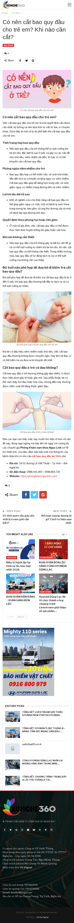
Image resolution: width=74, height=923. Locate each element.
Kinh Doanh (45, 592)
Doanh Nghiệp (46, 558)
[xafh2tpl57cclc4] (12, 748)
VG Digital (26, 867)
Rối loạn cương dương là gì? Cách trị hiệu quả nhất (56, 519)
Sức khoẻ (8, 45)
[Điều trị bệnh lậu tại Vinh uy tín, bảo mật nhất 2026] (20, 549)
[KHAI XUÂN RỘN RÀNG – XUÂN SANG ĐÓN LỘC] (20, 584)
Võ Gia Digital (43, 917)
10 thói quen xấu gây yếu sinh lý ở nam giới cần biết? (18, 519)
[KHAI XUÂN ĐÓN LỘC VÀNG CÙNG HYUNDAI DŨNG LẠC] (53, 549)
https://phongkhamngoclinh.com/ (39, 476)
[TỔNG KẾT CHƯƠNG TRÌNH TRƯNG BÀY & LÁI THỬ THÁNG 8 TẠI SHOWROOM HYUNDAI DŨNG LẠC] (12, 781)
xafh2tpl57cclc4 (31, 744)
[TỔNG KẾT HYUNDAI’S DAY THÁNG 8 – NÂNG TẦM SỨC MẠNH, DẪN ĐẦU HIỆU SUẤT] (12, 732)
